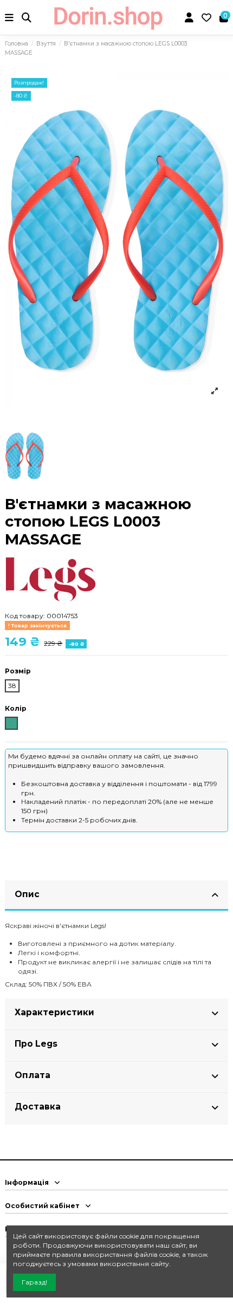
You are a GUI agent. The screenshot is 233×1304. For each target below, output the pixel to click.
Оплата (32, 1075)
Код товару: (25, 616)
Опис (27, 894)
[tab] (116, 896)
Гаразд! (34, 1282)
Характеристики (54, 1012)
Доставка (38, 1106)
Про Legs (36, 1044)
